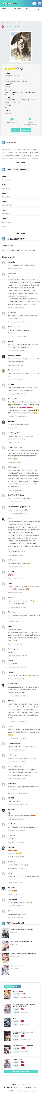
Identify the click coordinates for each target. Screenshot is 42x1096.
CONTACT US (25, 1084)
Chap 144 (5, 227)
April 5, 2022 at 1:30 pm (15, 593)
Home (4, 23)
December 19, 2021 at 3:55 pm (17, 644)
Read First (15, 130)
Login (18, 250)
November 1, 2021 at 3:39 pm (17, 750)
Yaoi (14, 94)
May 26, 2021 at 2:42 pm (15, 917)
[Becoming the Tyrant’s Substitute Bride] (5, 958)
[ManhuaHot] (10, 3)
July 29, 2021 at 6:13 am (15, 883)
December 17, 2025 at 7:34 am (18, 322)
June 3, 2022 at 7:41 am (15, 578)
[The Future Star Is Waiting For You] (5, 945)
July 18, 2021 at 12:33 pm (15, 894)
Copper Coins (17, 1059)
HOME (14, 1084)
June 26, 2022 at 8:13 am (15, 567)
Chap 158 (16, 994)
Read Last (26, 130)
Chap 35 (16, 1009)
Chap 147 (5, 202)
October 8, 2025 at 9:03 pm (17, 336)
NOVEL (28, 9)
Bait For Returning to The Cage (23, 1046)
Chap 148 (5, 193)
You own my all (19, 23)
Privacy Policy (31, 1087)
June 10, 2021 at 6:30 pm (15, 906)
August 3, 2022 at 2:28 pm (16, 555)
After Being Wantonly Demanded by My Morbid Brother (24, 1032)
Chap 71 (16, 1039)
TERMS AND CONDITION (14, 1087)
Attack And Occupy (16, 966)
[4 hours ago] (22, 1021)
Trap (14, 1018)
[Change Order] (33, 169)
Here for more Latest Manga (21, 1071)
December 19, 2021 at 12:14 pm (17, 655)
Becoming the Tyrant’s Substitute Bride (23, 954)
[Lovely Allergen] (7, 995)
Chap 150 (5, 176)
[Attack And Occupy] (5, 970)
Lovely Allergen (18, 991)
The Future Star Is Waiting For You (21, 941)
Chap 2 (16, 1021)
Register (12, 250)
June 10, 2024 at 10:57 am (16, 351)
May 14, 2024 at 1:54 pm (15, 365)
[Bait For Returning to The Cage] (7, 1050)
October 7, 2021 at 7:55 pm (16, 779)
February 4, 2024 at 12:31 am (17, 394)
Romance (23, 92)
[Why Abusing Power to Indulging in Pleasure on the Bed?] (7, 1009)
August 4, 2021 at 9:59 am (16, 868)
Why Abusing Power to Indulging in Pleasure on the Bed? (24, 1005)
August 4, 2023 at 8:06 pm (16, 428)
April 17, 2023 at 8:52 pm (15, 490)
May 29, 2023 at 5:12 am (15, 462)
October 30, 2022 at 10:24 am (17, 513)
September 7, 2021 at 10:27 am (18, 805)
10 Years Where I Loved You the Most (21, 929)
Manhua (15, 92)
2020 (6, 107)
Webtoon (8, 94)
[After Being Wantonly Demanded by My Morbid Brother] (7, 1036)
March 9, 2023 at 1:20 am (16, 502)
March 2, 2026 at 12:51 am (16, 307)
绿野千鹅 (7, 87)
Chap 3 (16, 1052)
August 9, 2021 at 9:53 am (16, 857)
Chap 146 (5, 210)
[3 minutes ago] (23, 993)
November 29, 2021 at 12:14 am (17, 696)
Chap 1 (15, 1024)
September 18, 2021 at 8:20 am (18, 793)
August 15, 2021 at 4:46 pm (16, 842)
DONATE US (17, 9)
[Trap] (7, 1022)
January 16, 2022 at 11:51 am (16, 621)
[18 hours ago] (22, 1062)
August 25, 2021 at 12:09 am (16, 819)
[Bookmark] (30, 119)
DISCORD (5, 9)
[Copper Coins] (7, 1063)
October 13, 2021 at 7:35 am (17, 761)
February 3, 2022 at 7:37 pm (17, 607)
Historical (10, 23)
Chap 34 (16, 1012)
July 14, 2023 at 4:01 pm (15, 442)
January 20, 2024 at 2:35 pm (17, 416)
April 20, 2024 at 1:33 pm (15, 379)
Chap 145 (5, 218)
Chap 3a (16, 1048)
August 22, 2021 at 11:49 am (16, 831)
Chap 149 (5, 185)
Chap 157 (16, 997)
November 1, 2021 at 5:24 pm (17, 738)
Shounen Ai (32, 92)
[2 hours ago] (22, 1009)
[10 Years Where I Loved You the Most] (5, 933)
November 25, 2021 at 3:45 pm (17, 721)
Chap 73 (16, 1062)
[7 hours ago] (22, 1036)
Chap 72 (16, 1036)
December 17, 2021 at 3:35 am (17, 667)
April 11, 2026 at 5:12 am (15, 269)
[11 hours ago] (23, 1048)
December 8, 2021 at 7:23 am (17, 679)
